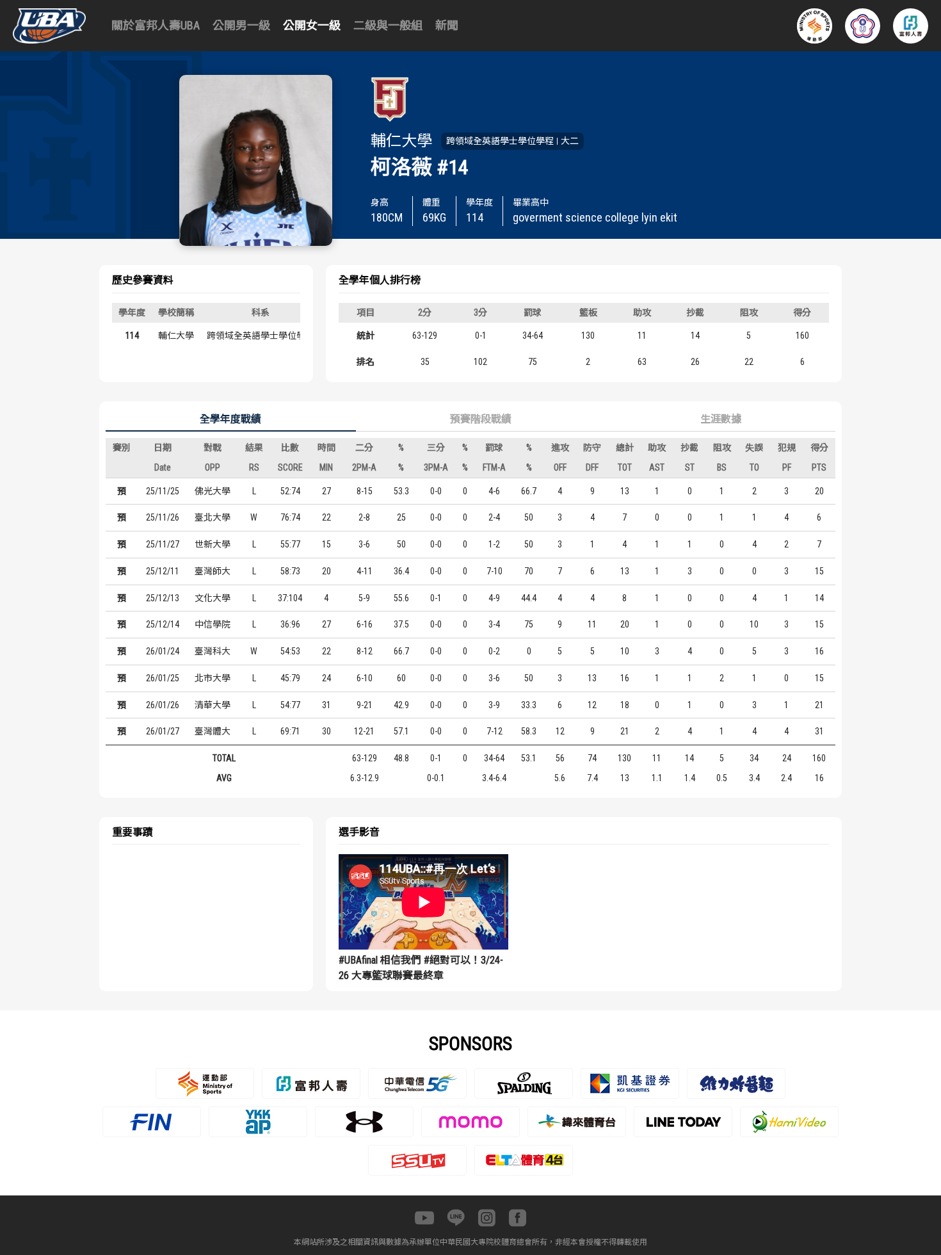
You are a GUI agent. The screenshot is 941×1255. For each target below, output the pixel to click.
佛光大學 (212, 491)
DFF (592, 467)
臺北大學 (212, 517)
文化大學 (212, 598)
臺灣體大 (212, 731)
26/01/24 (162, 651)
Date (162, 467)
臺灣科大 (212, 651)
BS (722, 467)
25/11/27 (162, 544)
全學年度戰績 (230, 419)
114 (132, 335)
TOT (625, 467)
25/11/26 (162, 517)
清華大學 (212, 705)
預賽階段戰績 (480, 419)
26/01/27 (162, 731)
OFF (560, 467)
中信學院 (212, 624)
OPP (212, 467)
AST (656, 467)
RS (254, 467)
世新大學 (212, 544)
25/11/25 (162, 491)
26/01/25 (162, 678)
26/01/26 (162, 705)
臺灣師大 (212, 571)
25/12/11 (162, 571)
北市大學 (212, 678)
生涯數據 (720, 419)
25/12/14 (162, 624)
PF (786, 467)
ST (690, 467)
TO (754, 467)
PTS (819, 467)
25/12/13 (162, 598)
